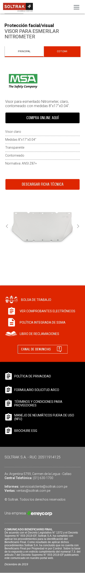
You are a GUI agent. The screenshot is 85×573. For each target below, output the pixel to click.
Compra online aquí (42, 117)
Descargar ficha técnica (42, 184)
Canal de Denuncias (36, 349)
